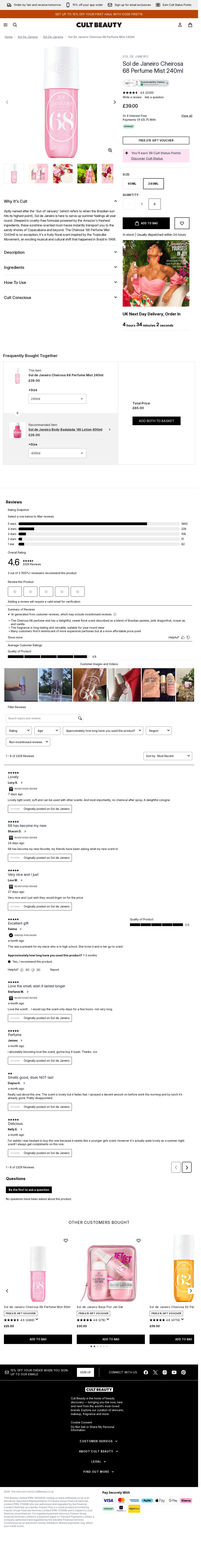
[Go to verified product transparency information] (146, 83)
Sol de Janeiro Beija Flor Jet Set (100, 1307)
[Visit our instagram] (164, 1372)
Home (9, 37)
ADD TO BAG (38, 1339)
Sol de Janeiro (28, 37)
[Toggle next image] (115, 102)
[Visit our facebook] (146, 1372)
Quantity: (131, 194)
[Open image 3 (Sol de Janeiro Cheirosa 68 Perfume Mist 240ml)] (63, 173)
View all (186, 115)
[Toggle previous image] (7, 102)
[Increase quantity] (155, 204)
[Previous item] (7, 1291)
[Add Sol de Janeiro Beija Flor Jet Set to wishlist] (138, 1240)
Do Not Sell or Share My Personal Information (92, 1428)
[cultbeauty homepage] (99, 25)
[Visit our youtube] (174, 1372)
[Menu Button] (5, 25)
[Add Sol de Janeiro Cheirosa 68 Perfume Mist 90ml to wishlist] (65, 1240)
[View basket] (190, 25)
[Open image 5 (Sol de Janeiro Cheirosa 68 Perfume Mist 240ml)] (111, 173)
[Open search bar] (15, 25)
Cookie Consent (81, 1422)
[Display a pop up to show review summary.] (37, 1320)
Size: (126, 174)
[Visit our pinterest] (183, 1372)
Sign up (85, 1372)
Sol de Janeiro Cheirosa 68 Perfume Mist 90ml (37, 1307)
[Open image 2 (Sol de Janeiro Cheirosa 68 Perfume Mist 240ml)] (38, 173)
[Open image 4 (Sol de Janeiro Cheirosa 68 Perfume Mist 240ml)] (87, 173)
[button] (156, 83)
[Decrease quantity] (129, 204)
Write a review (132, 97)
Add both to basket (156, 421)
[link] (180, 25)
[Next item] (191, 1291)
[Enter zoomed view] (110, 150)
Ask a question (154, 97)
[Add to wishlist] (182, 223)
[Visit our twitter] (155, 1372)
